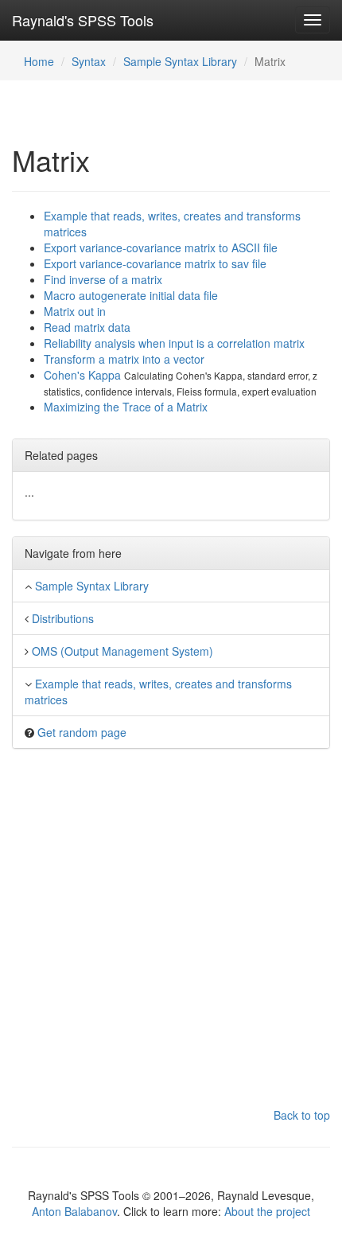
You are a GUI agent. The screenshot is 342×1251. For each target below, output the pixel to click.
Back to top (302, 1115)
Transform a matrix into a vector (124, 359)
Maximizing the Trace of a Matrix (126, 407)
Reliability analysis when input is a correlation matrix (174, 343)
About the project (267, 1211)
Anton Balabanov (74, 1211)
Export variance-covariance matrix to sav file (155, 263)
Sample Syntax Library (180, 61)
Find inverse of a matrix (103, 279)
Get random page (81, 732)
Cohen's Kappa (84, 375)
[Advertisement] (171, 936)
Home (39, 61)
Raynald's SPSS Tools (83, 20)
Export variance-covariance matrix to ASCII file (161, 247)
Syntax (89, 61)
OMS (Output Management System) (122, 651)
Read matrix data (87, 327)
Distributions (63, 618)
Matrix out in (75, 311)
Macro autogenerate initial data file (131, 295)
